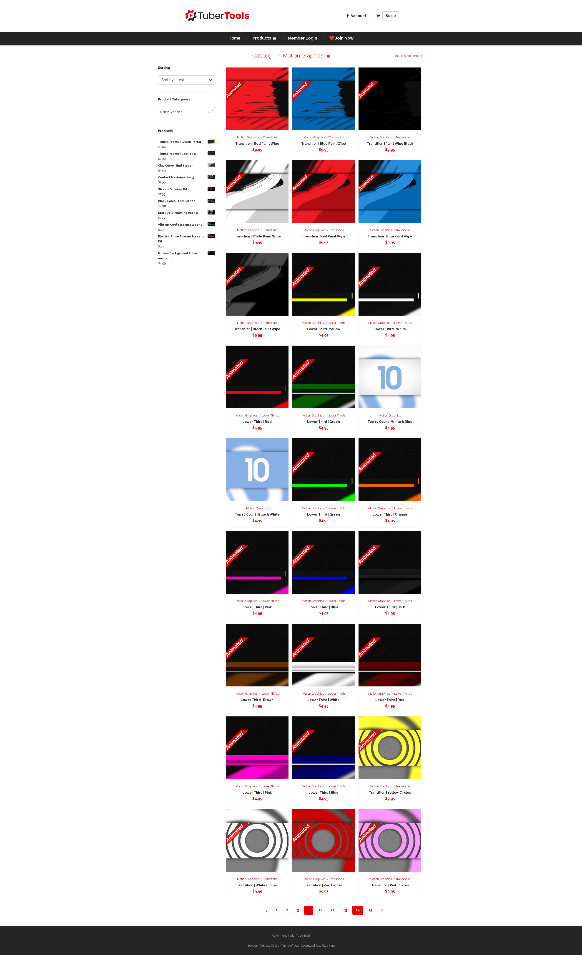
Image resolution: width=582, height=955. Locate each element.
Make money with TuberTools (291, 935)
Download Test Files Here (318, 945)
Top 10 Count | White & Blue (390, 422)
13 (345, 910)
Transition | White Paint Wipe (257, 236)
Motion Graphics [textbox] (185, 112)
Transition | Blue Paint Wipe (323, 143)
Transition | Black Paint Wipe (257, 329)
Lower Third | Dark (390, 607)
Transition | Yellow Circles (390, 792)
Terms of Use (290, 945)
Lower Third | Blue (324, 607)
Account (358, 16)
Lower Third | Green (323, 422)
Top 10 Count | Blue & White (257, 514)
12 (333, 910)
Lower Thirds (336, 322)
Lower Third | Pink (257, 607)
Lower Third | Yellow (323, 329)
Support (252, 945)
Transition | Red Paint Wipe (257, 143)
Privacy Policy (269, 945)
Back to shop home (406, 55)
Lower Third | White (390, 329)
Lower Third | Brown (257, 700)
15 (370, 910)
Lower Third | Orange (390, 514)
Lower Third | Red (257, 422)
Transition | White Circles (257, 885)
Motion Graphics (248, 137)
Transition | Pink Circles (390, 885)
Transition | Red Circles (323, 885)
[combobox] (186, 110)
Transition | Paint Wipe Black (390, 143)
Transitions (270, 137)
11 (320, 910)
